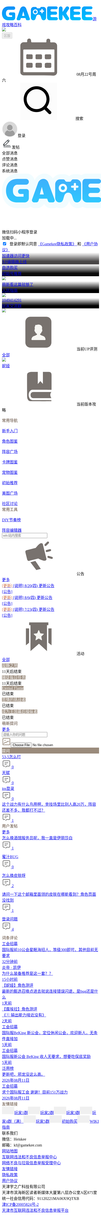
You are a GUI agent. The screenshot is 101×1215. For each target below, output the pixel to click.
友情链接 (10, 1169)
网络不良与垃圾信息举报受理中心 (31, 1163)
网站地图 (10, 1151)
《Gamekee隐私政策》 (57, 244)
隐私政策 (10, 1175)
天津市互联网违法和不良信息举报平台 (35, 1210)
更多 (6, 580)
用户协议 (10, 1181)
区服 (7, 36)
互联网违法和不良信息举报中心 (29, 1157)
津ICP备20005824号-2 (20, 1204)
